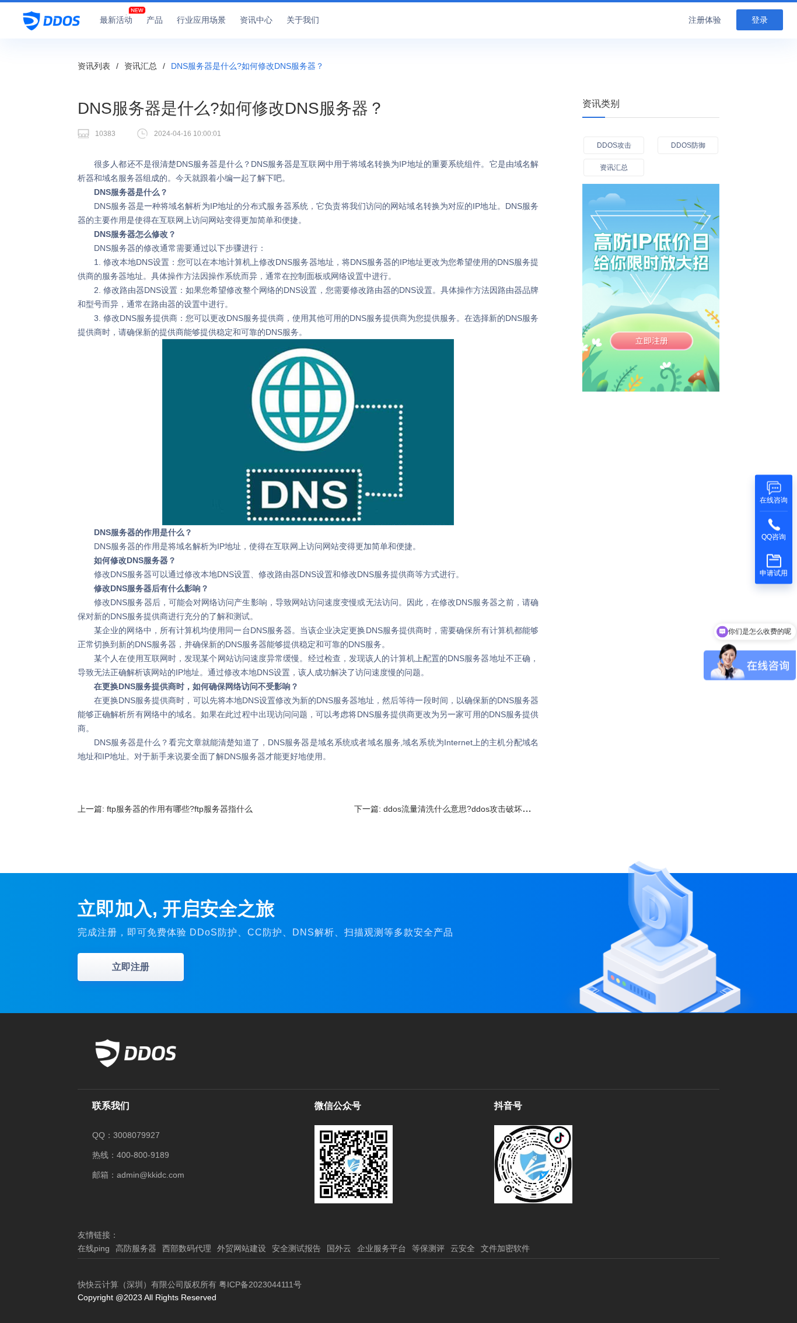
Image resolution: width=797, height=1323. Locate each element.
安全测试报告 (296, 1248)
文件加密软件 (505, 1248)
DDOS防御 (688, 145)
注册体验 (704, 20)
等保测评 (428, 1248)
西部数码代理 (186, 1248)
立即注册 (130, 967)
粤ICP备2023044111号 (260, 1284)
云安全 (462, 1248)
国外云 (339, 1248)
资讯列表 (94, 66)
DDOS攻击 (614, 145)
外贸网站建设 (241, 1248)
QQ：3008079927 (126, 1135)
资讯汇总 (140, 66)
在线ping (94, 1248)
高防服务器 (136, 1248)
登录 (759, 20)
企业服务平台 (381, 1248)
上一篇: (165, 809)
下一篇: (450, 809)
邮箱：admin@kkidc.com (138, 1174)
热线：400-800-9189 (130, 1155)
